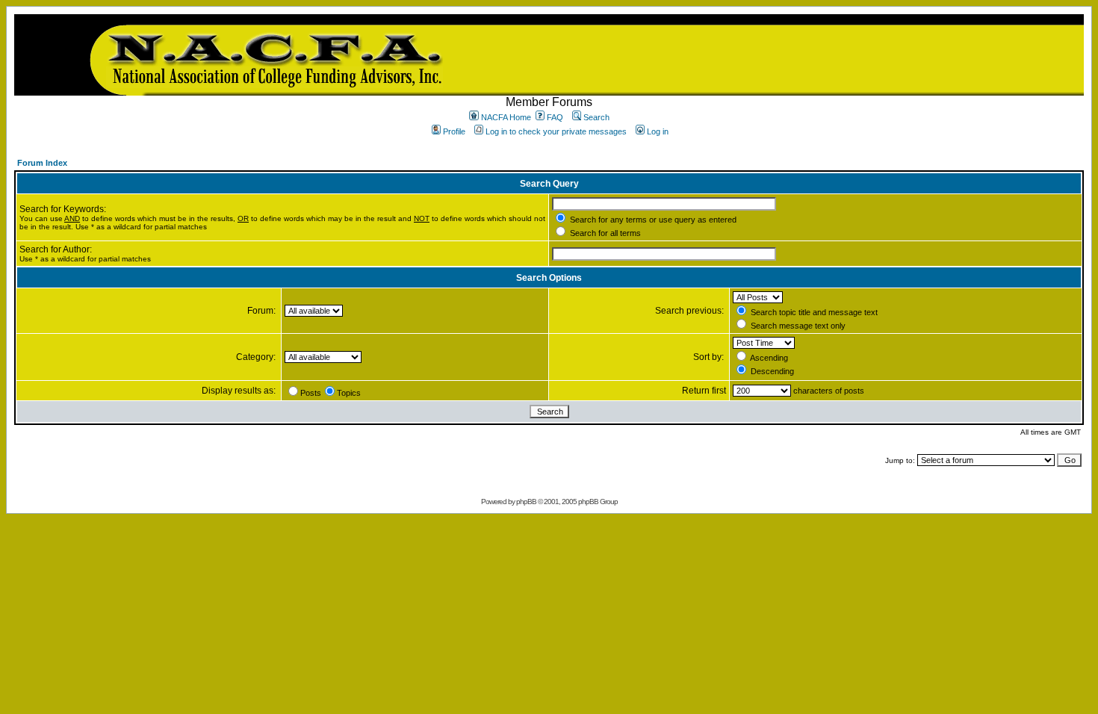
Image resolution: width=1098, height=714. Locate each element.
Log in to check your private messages (556, 131)
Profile (454, 131)
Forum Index (42, 162)
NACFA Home (506, 117)
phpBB (526, 501)
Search (596, 117)
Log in (658, 131)
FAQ (555, 117)
